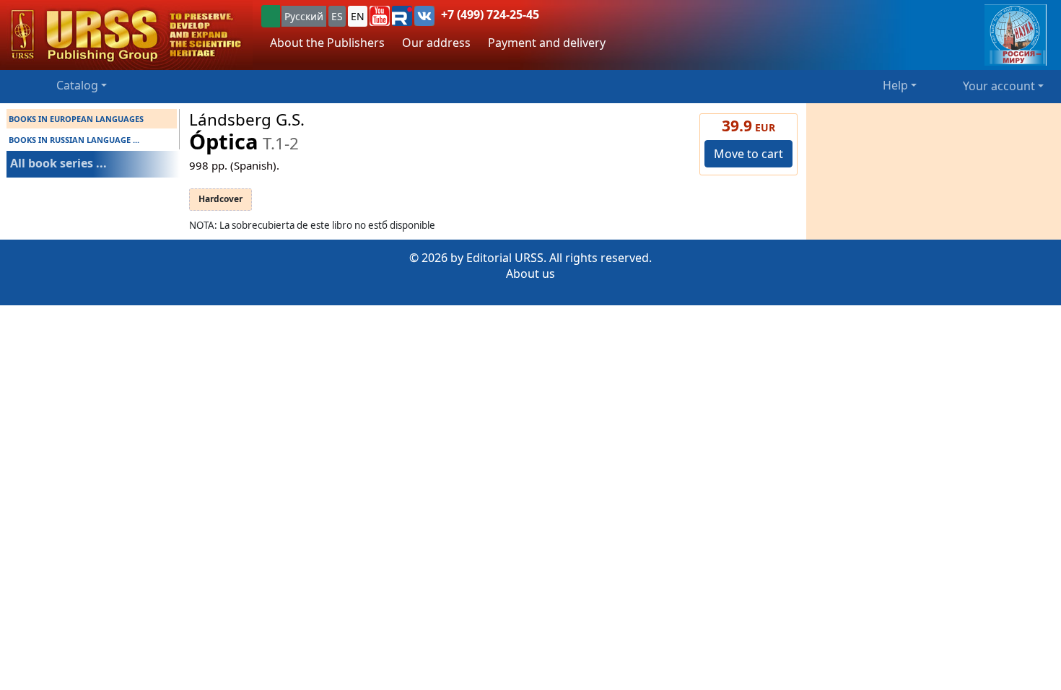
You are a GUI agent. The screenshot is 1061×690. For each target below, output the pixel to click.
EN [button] (357, 16)
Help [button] (895, 85)
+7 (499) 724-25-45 (490, 14)
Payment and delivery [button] (547, 43)
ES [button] (337, 16)
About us (530, 273)
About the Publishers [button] (327, 43)
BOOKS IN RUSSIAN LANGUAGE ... (74, 139)
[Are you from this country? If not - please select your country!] (270, 16)
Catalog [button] (77, 85)
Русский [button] (303, 16)
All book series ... (58, 163)
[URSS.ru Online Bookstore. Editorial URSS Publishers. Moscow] (126, 35)
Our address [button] (436, 43)
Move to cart (748, 154)
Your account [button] (999, 86)
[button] (380, 16)
